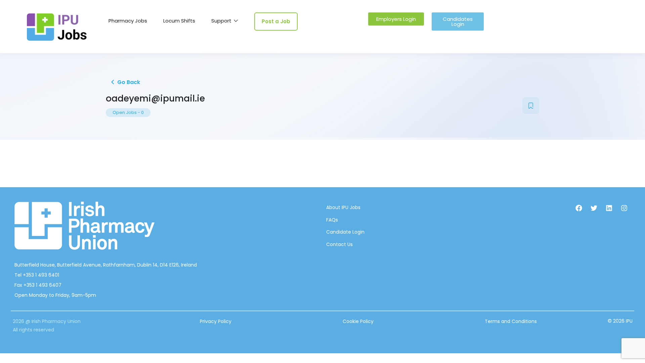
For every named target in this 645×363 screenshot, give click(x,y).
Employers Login (396, 19)
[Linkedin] (609, 208)
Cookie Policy (358, 321)
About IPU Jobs (343, 207)
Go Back (128, 82)
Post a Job (276, 21)
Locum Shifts (179, 20)
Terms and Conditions (511, 321)
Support (222, 20)
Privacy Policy (215, 321)
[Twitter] (594, 208)
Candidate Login (345, 232)
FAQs (332, 219)
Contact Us (339, 244)
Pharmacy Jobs (128, 20)
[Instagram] (624, 208)
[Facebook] (579, 208)
